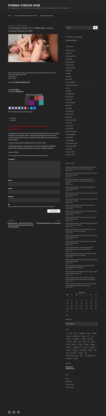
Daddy (75, 341)
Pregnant (68, 128)
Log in (67, 378)
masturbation (83, 350)
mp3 (67, 353)
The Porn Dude (78, 36)
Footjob (80, 344)
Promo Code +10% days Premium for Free (25, 15)
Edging (92, 341)
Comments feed (70, 384)
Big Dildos (68, 62)
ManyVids (75, 350)
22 (91, 305)
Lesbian (68, 111)
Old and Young (69, 120)
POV (86, 353)
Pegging (80, 353)
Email (10, 188)
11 (71, 303)
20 (81, 305)
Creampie (83, 339)
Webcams (68, 152)
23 (96, 305)
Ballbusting (82, 333)
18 (71, 305)
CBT (88, 336)
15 (91, 303)
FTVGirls (86, 344)
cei (92, 336)
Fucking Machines (70, 85)
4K (67, 333)
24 (67, 308)
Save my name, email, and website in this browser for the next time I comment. (31, 206)
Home (9, 15)
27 (81, 308)
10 (67, 303)
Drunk (67, 76)
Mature (67, 114)
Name (10, 180)
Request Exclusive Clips (46, 15)
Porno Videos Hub (24, 5)
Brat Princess (76, 336)
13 (81, 303)
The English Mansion (90, 355)
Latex (67, 108)
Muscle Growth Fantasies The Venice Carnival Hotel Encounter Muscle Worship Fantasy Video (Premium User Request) (80, 181)
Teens (67, 140)
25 (71, 308)
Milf (66, 117)
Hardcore (68, 96)
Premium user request (72, 355)
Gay (67, 88)
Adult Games (69, 50)
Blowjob (94, 333)
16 (96, 303)
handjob (93, 344)
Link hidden (19, 82)
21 (86, 305)
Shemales (68, 134)
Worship (76, 358)
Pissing (67, 125)
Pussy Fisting (69, 131)
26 (76, 308)
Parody (67, 123)
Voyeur (67, 149)
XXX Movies (69, 154)
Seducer (24, 25)
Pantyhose (73, 353)
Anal (67, 53)
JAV (66, 105)
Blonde (88, 333)
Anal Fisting (69, 56)
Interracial (68, 102)
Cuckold (30, 111)
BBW (67, 59)
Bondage (68, 65)
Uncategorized (69, 143)
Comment (11, 159)
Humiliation (76, 347)
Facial (67, 344)
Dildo (84, 341)
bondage (68, 336)
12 (76, 303)
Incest (67, 99)
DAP (67, 70)
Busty (83, 336)
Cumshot (68, 341)
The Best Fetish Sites (71, 40)
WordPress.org (69, 387)
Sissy (81, 355)
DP (66, 73)
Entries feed (69, 381)
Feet (67, 79)
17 (67, 305)
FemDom (20, 111)
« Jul (67, 315)
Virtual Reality (69, 146)
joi (81, 347)
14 (86, 303)
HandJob (68, 93)
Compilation (69, 67)
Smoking (68, 137)
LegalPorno (92, 347)
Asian (75, 333)
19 (76, 305)
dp (88, 341)
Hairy (67, 91)
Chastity (68, 339)
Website (11, 196)
